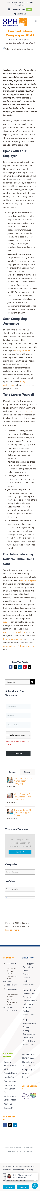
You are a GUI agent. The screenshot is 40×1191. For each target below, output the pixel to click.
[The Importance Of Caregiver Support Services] (10, 810)
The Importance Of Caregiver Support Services (22, 812)
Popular (12, 772)
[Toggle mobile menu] (36, 21)
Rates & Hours (10, 1073)
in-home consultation (13, 639)
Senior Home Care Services (10, 1098)
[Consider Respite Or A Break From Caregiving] (10, 778)
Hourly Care (9, 1077)
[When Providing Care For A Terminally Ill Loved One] (10, 794)
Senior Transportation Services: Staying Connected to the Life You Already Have (29, 1030)
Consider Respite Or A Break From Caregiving (23, 781)
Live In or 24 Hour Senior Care (9, 1088)
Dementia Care (10, 1081)
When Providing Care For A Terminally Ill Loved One (23, 797)
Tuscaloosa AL (12, 989)
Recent (27, 772)
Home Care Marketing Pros (24, 1151)
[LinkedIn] (15, 1125)
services (6, 622)
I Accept (20, 852)
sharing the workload (23, 350)
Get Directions (8, 982)
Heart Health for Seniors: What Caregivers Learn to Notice (28, 972)
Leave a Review (25, 1075)
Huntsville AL (12, 963)
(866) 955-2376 (12, 985)
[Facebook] (5, 1125)
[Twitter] (10, 1125)
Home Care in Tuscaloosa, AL (29, 1064)
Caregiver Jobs (28, 1069)
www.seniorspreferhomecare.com (18, 646)
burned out (27, 411)
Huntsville (28, 2)
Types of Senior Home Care (10, 1065)
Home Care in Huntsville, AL (28, 1056)
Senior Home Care (14, 2)
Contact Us (9, 1108)
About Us (8, 1104)
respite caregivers (28, 580)
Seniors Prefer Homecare (13, 1148)
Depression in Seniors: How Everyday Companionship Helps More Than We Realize (29, 1000)
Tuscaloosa (20, 5)
